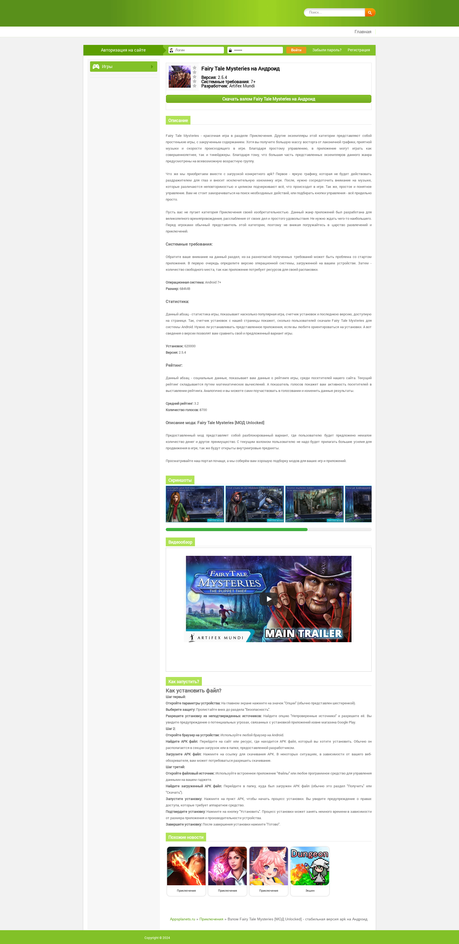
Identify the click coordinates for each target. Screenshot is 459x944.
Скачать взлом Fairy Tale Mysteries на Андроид (268, 98)
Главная (363, 31)
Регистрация (359, 49)
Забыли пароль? (327, 49)
